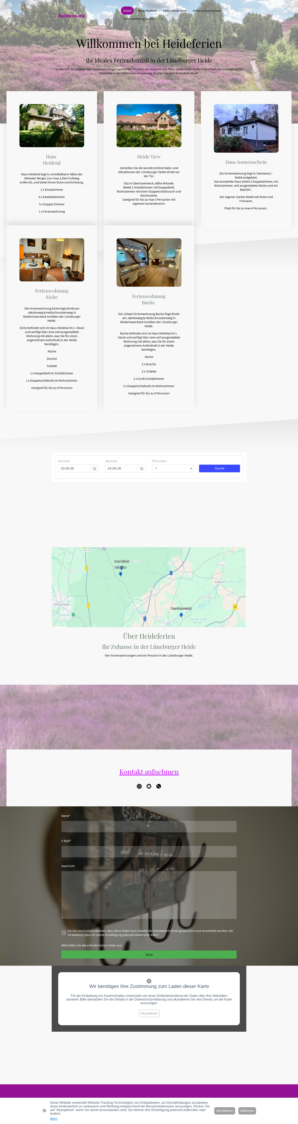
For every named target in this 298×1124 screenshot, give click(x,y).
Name (66, 816)
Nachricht (68, 866)
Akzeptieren (149, 1013)
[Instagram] (139, 786)
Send (149, 955)
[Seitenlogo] (86, 23)
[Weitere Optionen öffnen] (162, 18)
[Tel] (158, 786)
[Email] (149, 786)
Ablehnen (247, 1110)
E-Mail (66, 841)
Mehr (53, 1119)
